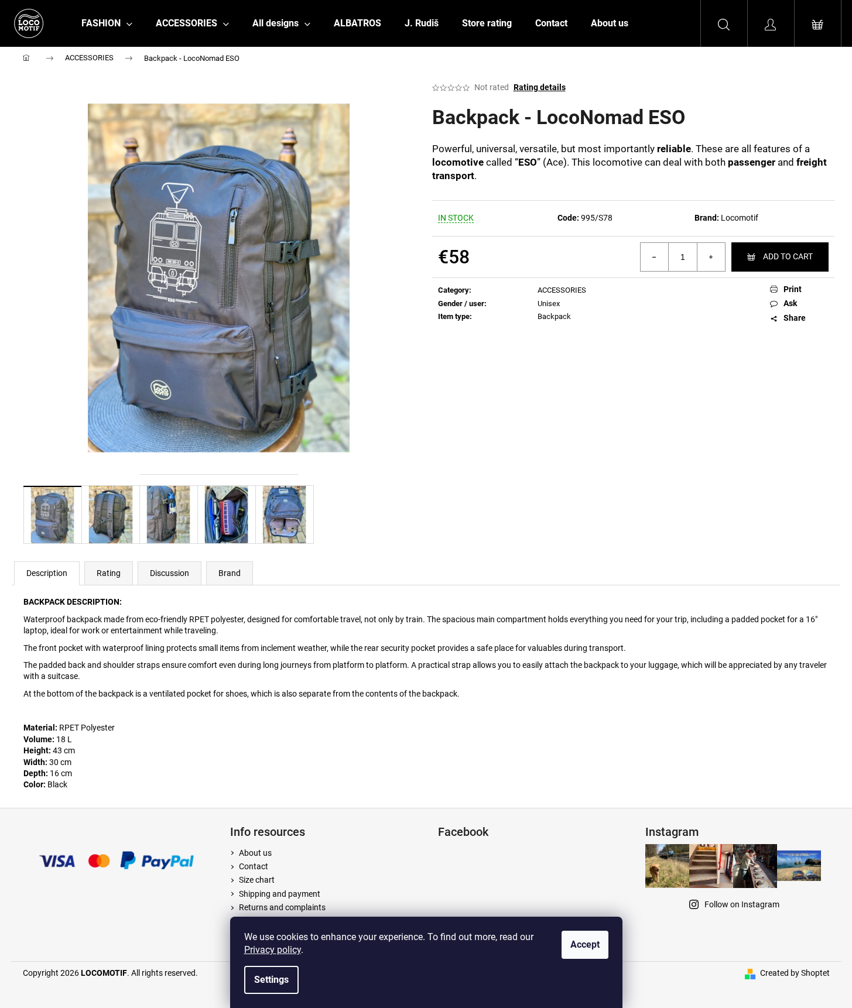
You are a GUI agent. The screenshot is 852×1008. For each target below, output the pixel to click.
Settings (271, 979)
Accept (585, 944)
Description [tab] (46, 573)
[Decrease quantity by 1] (655, 257)
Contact (253, 866)
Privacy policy (272, 949)
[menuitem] (107, 23)
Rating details (540, 87)
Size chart (257, 879)
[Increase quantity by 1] (711, 257)
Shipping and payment (279, 894)
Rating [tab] (109, 573)
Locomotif (739, 217)
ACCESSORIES (562, 290)
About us (255, 853)
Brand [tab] (229, 573)
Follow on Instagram (741, 904)
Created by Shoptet (795, 973)
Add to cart (788, 256)
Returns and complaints (282, 907)
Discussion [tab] (169, 573)
